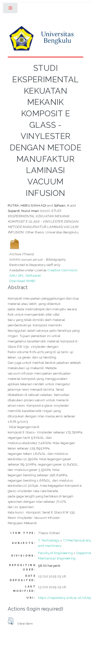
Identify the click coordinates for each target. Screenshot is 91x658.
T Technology (48, 540)
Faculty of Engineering (55, 553)
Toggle (10, 9)
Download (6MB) (22, 281)
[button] (10, 621)
